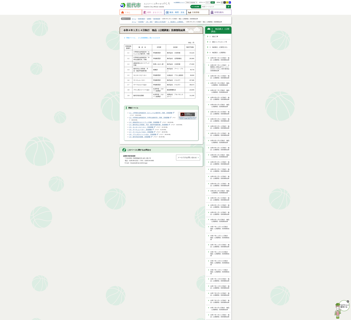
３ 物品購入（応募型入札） (218, 47)
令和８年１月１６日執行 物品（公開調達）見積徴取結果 (219, 213)
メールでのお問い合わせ (187, 157)
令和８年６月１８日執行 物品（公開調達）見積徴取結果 (219, 98)
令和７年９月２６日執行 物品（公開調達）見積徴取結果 (219, 294)
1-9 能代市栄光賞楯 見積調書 (139, 137)
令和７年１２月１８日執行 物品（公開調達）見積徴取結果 (219, 228)
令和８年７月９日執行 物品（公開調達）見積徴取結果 (219, 84)
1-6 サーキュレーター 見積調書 (140, 129)
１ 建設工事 (213, 36)
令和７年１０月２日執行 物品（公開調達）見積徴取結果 (219, 287)
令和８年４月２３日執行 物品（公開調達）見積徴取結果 (219, 134)
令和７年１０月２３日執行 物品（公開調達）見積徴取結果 (219, 262)
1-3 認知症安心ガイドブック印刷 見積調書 (144, 122)
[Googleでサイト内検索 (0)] (228, 6)
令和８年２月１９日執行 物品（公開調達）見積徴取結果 (219, 177)
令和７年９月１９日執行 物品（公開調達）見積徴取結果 (219, 301)
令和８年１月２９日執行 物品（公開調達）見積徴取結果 (219, 199)
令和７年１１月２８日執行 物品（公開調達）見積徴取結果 (219, 253)
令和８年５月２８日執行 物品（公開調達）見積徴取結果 (219, 113)
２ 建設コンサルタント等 (218, 42)
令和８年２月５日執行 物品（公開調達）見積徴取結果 (219, 192)
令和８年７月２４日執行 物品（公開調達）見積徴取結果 (219, 77)
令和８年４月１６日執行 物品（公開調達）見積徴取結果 (219, 148)
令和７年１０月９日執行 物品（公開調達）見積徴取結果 (219, 280)
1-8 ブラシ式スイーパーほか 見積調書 (142, 134)
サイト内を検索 (195, 6)
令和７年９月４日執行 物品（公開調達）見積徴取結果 (219, 308)
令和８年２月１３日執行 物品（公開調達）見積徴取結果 (219, 184)
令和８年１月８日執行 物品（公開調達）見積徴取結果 (219, 220)
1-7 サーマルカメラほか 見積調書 (141, 132)
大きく (208, 2)
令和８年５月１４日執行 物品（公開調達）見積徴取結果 (219, 127)
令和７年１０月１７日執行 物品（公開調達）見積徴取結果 (219, 271)
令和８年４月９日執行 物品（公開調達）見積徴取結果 (219, 141)
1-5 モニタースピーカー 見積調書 (141, 127)
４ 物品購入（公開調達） (220, 30)
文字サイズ (202, 2)
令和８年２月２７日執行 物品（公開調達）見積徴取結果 (219, 170)
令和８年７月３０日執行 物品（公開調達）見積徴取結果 (219, 59)
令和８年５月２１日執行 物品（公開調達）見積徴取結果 (219, 120)
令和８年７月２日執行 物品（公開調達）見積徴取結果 (219, 91)
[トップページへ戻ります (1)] (131, 5)
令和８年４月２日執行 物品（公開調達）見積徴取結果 (219, 156)
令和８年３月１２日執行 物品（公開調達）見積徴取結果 (219, 163)
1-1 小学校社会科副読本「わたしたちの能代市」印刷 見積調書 (150, 113)
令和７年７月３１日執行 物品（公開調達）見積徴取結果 (219, 316)
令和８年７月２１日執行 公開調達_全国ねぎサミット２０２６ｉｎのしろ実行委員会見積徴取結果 (219, 67)
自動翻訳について (180, 2)
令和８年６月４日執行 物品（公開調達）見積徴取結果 (219, 105)
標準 (213, 2)
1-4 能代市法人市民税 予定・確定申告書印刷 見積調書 (148, 124)
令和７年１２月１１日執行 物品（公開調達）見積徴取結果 (219, 237)
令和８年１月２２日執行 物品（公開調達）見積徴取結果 (219, 206)
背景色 (218, 2)
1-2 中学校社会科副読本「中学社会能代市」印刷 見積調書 (149, 117)
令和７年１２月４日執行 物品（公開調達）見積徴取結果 (219, 245)
